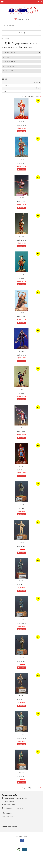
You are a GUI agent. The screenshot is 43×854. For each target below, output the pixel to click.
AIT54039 (21, 159)
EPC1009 (21, 696)
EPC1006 (21, 581)
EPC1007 (21, 619)
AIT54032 (21, 121)
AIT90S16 (21, 428)
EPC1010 (21, 734)
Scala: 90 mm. (21, 355)
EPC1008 (21, 657)
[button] (21, 52)
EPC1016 (21, 772)
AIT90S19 (21, 466)
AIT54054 (21, 236)
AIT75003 (21, 313)
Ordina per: (37, 82)
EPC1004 (21, 504)
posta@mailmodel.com (16, 808)
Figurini (7, 38)
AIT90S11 (21, 389)
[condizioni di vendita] (18, 849)
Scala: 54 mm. (21, 125)
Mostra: (38, 88)
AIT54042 (21, 198)
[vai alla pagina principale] (22, 14)
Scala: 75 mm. (21, 278)
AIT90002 (21, 351)
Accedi (40, 2)
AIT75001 (21, 274)
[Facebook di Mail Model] (22, 840)
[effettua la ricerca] (39, 25)
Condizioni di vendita (8, 817)
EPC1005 (21, 543)
